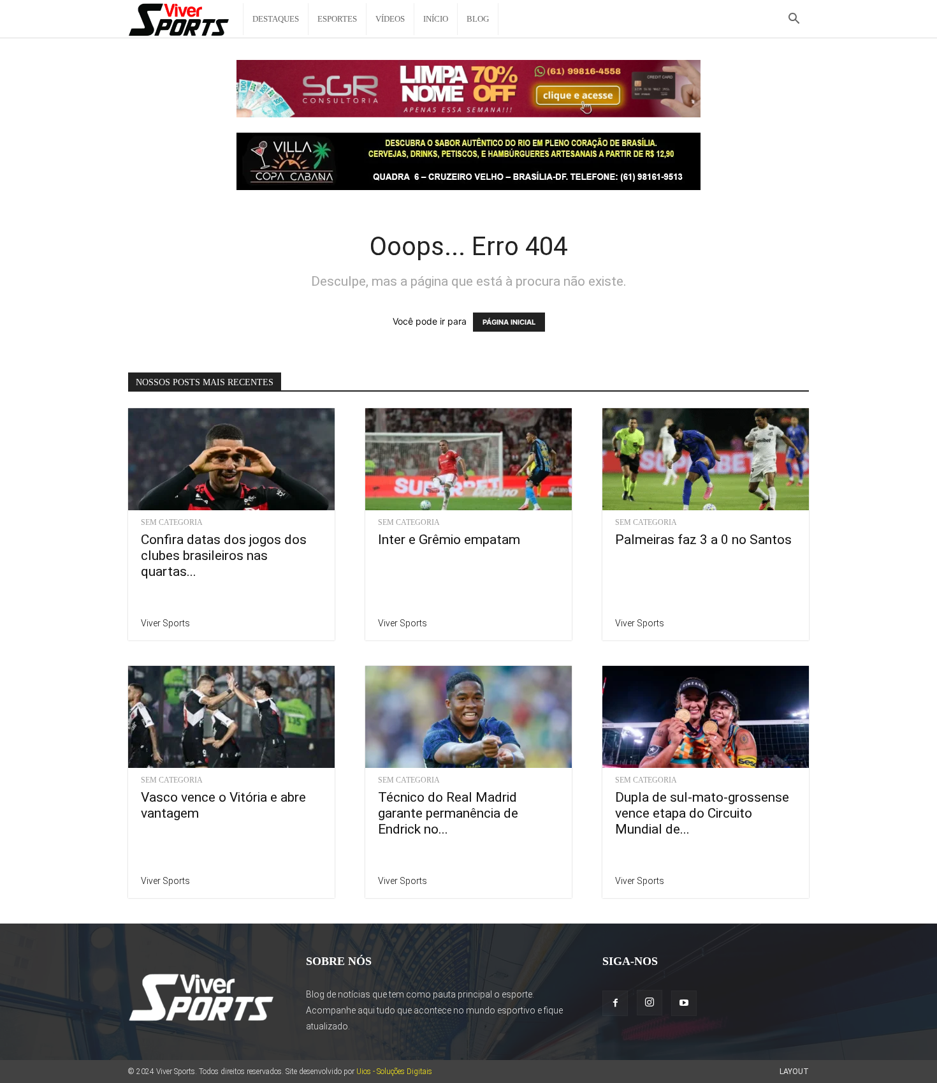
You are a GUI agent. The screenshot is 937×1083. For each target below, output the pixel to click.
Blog (478, 19)
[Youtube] (684, 1003)
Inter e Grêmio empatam (449, 539)
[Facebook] (615, 1003)
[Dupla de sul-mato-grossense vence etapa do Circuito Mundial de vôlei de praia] (705, 717)
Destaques (275, 19)
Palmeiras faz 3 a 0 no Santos (703, 539)
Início (435, 19)
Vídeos (390, 19)
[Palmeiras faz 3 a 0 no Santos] (705, 459)
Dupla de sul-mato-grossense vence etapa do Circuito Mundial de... (702, 813)
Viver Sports (165, 623)
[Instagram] (649, 1002)
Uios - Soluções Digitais (394, 1071)
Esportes (337, 19)
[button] (793, 20)
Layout (794, 1071)
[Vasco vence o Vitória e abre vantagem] (231, 717)
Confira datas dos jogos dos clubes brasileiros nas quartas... (224, 555)
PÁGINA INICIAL (509, 322)
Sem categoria (172, 522)
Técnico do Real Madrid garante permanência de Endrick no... (448, 813)
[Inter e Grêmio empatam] (468, 459)
